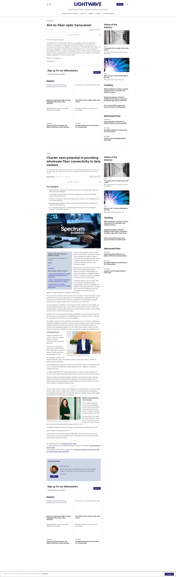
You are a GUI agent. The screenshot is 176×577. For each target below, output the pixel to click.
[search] (50, 4)
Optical (50, 262)
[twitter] (73, 35)
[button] (48, 4)
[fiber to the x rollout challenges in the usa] (116, 65)
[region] (88, 574)
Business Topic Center (69, 443)
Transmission (50, 20)
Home (105, 46)
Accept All (169, 574)
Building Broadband (108, 13)
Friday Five (83, 13)
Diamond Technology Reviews (70, 13)
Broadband (51, 268)
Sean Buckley (50, 176)
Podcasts (98, 13)
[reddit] (76, 35)
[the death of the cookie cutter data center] (116, 37)
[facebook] (68, 35)
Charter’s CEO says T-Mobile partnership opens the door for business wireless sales (59, 285)
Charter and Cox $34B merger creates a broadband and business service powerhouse (59, 275)
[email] (78, 35)
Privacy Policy (45, 573)
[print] (100, 35)
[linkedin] (71, 35)
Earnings (90, 13)
